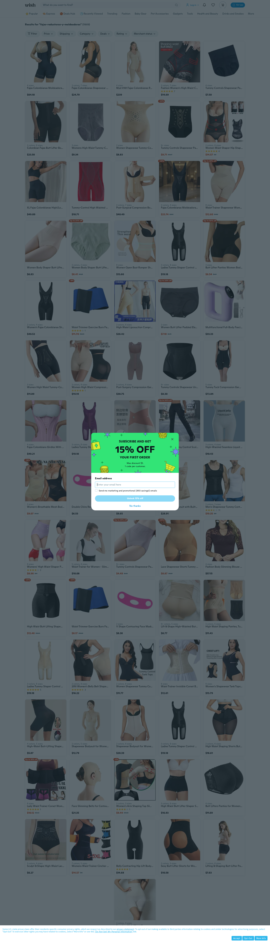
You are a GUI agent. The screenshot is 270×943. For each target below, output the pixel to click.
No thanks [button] (135, 506)
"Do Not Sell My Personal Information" (114, 931)
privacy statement (125, 929)
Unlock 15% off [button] (135, 498)
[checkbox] (96, 490)
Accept (236, 938)
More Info (261, 938)
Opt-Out (248, 938)
